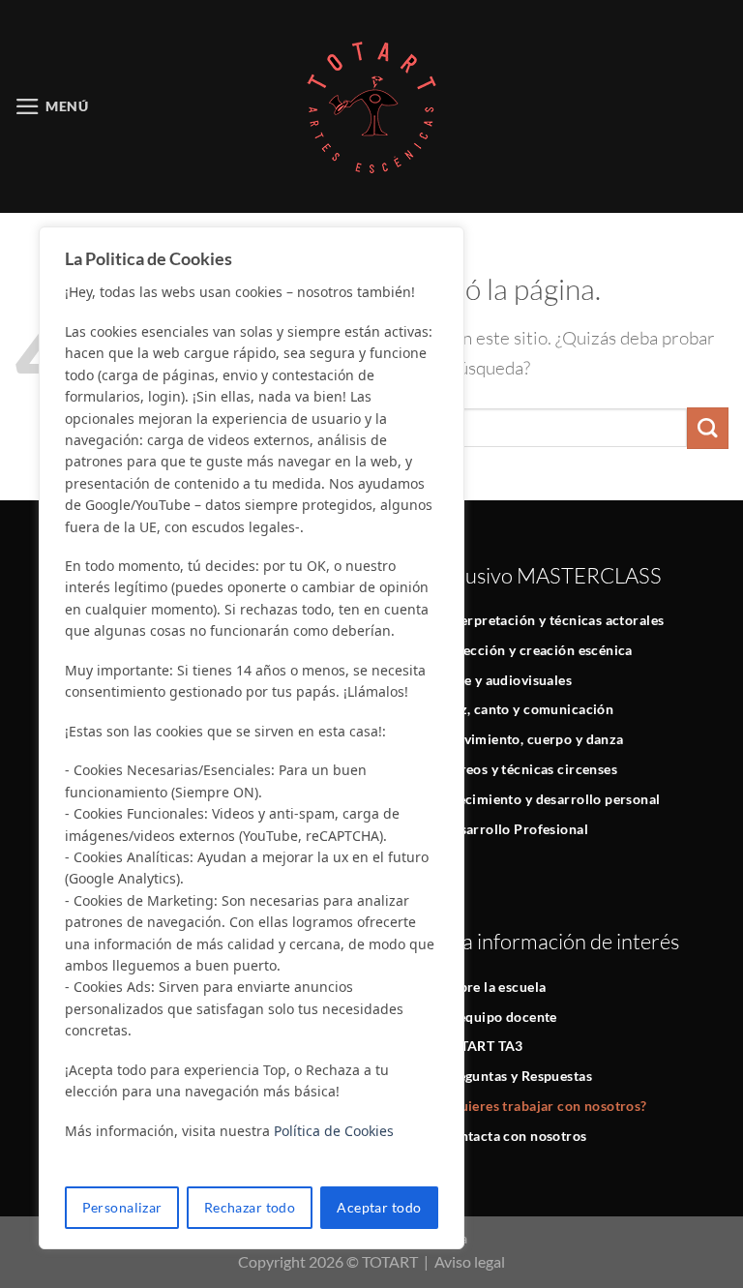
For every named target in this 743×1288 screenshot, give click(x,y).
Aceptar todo (379, 1207)
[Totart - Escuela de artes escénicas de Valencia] (371, 106)
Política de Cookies (334, 1131)
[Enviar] (707, 428)
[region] (251, 737)
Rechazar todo (249, 1207)
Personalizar (122, 1207)
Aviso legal (469, 1261)
